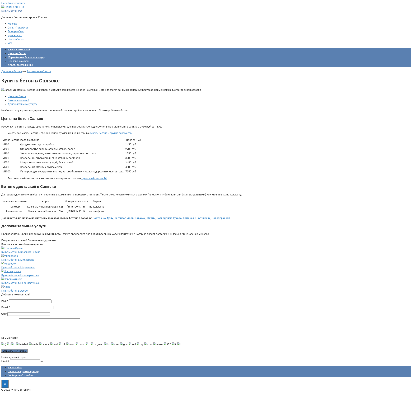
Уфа (10, 43)
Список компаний (18, 100)
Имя (4, 301)
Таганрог (120, 218)
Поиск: (5, 361)
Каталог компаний (19, 49)
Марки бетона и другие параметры (111, 133)
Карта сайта (15, 367)
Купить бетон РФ (11, 10)
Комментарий (9, 337)
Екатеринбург (16, 31)
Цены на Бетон (17, 96)
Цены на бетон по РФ (94, 178)
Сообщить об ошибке (20, 375)
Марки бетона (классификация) (26, 57)
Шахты (150, 218)
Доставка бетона (11, 71)
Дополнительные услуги (22, 104)
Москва (12, 23)
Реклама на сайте (18, 61)
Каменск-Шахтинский (196, 218)
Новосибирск (16, 39)
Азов (130, 218)
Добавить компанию (20, 64)
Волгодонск (164, 218)
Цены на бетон (17, 53)
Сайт (4, 313)
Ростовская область (39, 71)
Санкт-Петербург (18, 27)
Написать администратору (23, 371)
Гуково (177, 218)
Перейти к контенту (13, 3)
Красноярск (15, 35)
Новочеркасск (221, 218)
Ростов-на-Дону (103, 218)
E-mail (5, 307)
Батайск (140, 218)
